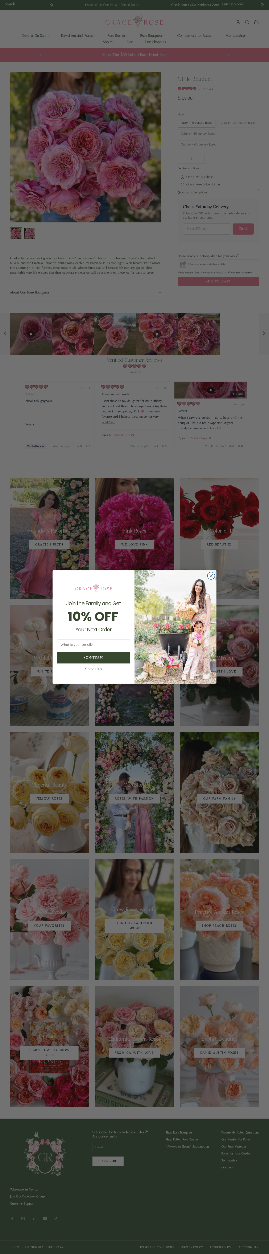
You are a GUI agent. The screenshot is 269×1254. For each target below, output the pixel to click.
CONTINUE (93, 658)
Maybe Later (93, 669)
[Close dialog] (211, 575)
